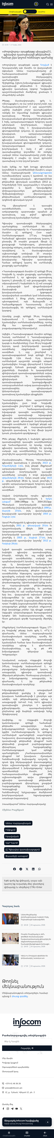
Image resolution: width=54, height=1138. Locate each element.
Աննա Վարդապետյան (18, 823)
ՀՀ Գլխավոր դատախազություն (23, 849)
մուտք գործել (19, 996)
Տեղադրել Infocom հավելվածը (21, 1122)
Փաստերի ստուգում (17, 856)
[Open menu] (51, 4)
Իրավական (12, 836)
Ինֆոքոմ (10, 829)
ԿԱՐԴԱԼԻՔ (12, 842)
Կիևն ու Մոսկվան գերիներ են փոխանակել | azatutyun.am (34, 957)
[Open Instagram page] (8, 1108)
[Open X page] (21, 1108)
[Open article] (10, 918)
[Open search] (47, 4)
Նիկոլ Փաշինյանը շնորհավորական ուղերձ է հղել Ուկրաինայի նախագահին (35, 917)
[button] (14, 869)
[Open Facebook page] (3, 1108)
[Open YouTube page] (16, 1108)
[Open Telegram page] (12, 1108)
